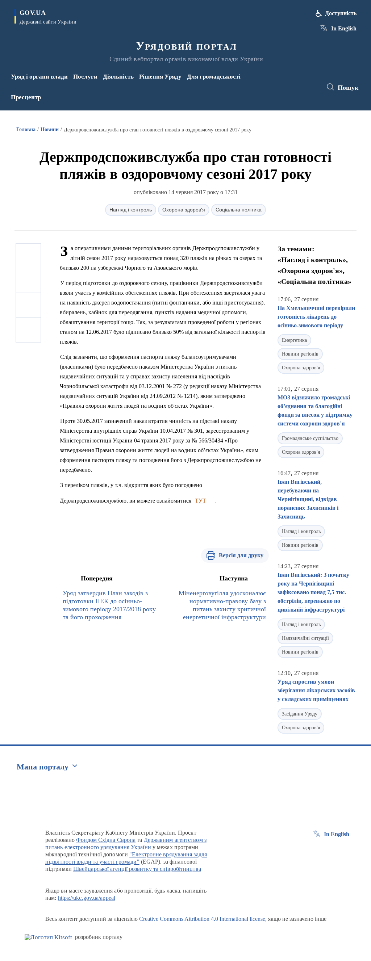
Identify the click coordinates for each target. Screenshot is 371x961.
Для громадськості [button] (214, 76)
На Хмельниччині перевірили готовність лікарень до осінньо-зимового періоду (316, 316)
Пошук (348, 87)
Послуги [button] (85, 76)
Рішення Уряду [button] (160, 76)
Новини (50, 129)
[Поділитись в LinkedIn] (28, 330)
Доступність (341, 13)
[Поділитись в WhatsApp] (28, 305)
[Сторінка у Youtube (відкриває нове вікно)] (291, 92)
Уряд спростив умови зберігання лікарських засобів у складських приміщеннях (316, 690)
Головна (26, 129)
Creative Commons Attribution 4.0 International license (202, 919)
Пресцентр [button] (26, 97)
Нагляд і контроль (130, 210)
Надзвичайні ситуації (305, 638)
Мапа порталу (42, 766)
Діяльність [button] (118, 76)
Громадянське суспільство (310, 438)
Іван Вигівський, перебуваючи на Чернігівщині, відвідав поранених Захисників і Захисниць (308, 499)
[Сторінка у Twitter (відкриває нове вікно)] (301, 82)
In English (344, 28)
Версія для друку (241, 555)
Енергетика (294, 340)
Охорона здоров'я (183, 210)
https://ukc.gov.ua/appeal (87, 898)
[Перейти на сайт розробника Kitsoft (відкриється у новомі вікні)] (48, 937)
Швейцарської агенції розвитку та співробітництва (137, 869)
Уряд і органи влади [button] (39, 76)
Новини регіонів (300, 354)
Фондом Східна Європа (106, 840)
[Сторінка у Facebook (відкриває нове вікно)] (289, 82)
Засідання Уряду (299, 714)
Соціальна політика (239, 210)
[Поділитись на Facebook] (28, 256)
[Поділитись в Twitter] (28, 280)
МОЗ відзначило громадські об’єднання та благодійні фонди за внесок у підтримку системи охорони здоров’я (315, 410)
